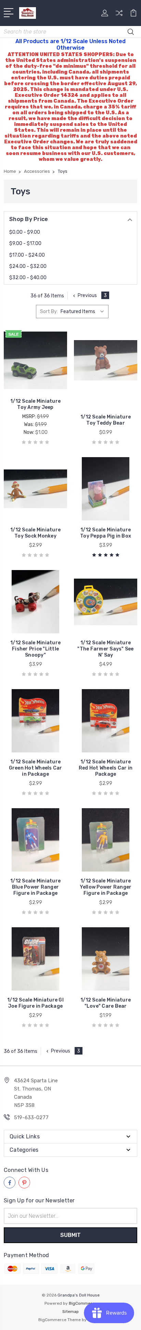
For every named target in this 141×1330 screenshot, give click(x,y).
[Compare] (119, 15)
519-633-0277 (31, 1117)
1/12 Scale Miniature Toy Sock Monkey (35, 533)
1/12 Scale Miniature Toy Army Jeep (35, 404)
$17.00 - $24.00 (27, 255)
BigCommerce (83, 1303)
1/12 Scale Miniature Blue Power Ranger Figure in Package (35, 887)
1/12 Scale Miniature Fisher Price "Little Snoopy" (35, 649)
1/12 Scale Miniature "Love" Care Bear (105, 1003)
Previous (87, 295)
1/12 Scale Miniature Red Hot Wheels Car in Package (105, 768)
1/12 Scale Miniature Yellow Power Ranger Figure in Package (106, 887)
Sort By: (49, 311)
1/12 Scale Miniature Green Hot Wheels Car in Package (35, 768)
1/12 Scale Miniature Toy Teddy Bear (105, 420)
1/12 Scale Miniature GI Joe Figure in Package (35, 1003)
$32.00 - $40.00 (28, 278)
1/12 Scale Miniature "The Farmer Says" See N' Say (105, 649)
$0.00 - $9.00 (24, 232)
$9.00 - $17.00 (25, 243)
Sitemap (70, 1311)
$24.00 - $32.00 (28, 266)
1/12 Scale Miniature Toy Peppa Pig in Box (105, 533)
